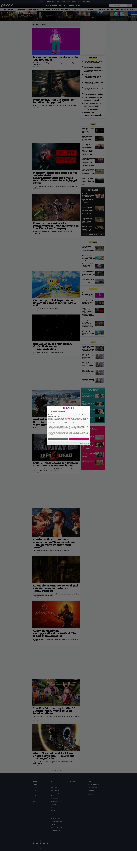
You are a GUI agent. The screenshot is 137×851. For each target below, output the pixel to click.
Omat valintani (58, 439)
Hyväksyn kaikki (79, 439)
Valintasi (79, 411)
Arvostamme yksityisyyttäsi (58, 411)
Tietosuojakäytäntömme (83, 443)
